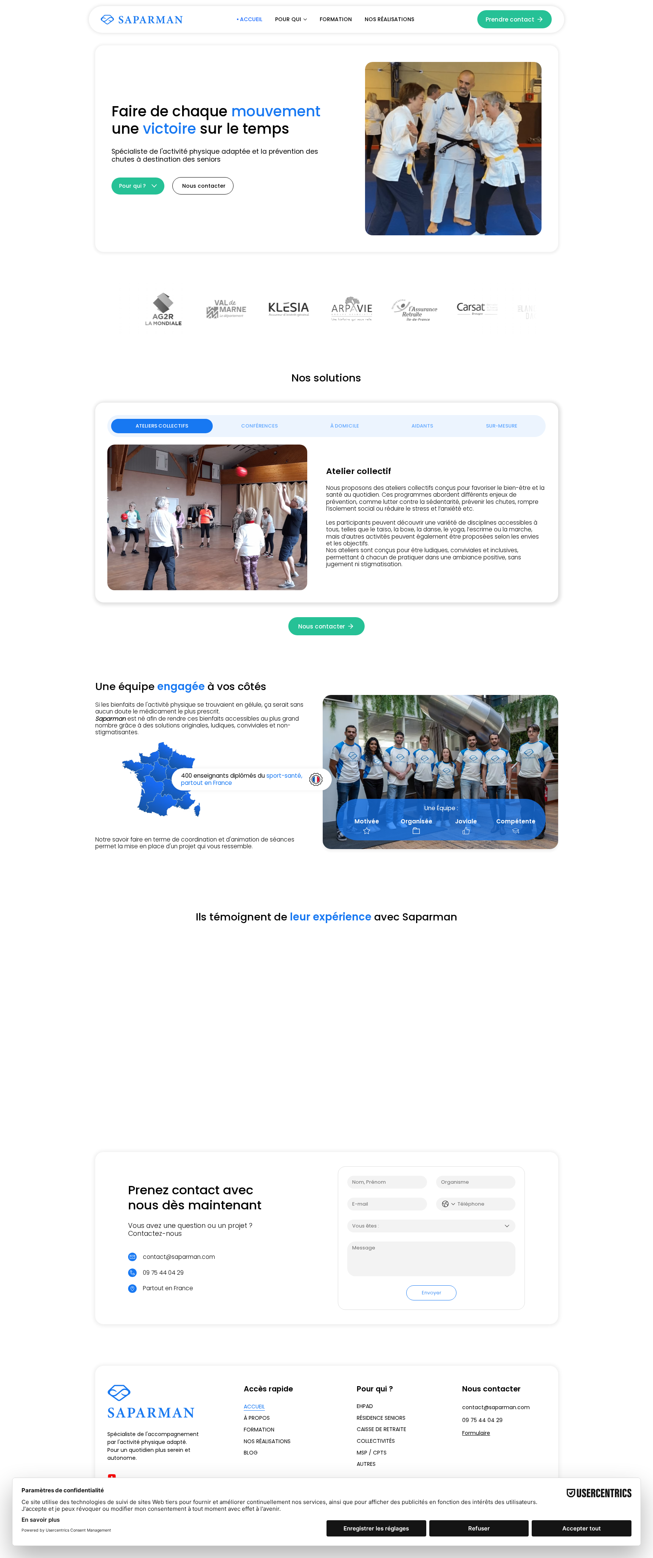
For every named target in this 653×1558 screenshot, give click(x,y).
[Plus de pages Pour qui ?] (154, 185)
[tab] (161, 426)
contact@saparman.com (179, 1257)
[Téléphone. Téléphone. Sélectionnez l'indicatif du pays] (448, 1204)
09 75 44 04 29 (482, 1420)
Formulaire (476, 1433)
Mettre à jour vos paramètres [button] (326, 974)
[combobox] (431, 1226)
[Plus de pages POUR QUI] (305, 19)
